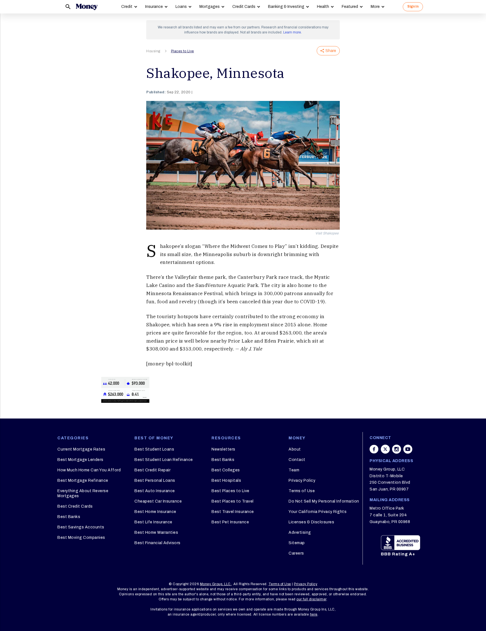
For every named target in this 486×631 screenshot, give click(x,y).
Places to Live (182, 51)
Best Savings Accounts (80, 527)
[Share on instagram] (396, 449)
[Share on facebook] (374, 449)
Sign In (412, 6)
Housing (153, 51)
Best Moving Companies (81, 537)
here (314, 614)
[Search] (68, 6)
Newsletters (223, 449)
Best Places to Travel (233, 501)
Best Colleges (226, 470)
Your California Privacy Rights (317, 512)
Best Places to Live (230, 491)
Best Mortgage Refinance (82, 480)
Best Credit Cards (75, 506)
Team (294, 470)
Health (323, 6)
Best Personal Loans (154, 480)
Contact (297, 460)
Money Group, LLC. (216, 584)
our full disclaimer (311, 599)
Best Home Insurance (155, 512)
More (375, 6)
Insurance (154, 6)
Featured (350, 6)
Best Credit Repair (152, 470)
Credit (126, 6)
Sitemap (297, 543)
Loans (181, 6)
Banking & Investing (286, 6)
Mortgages (209, 6)
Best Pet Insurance (230, 522)
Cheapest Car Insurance (158, 501)
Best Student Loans (154, 449)
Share (330, 51)
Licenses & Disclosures (311, 522)
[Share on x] (385, 449)
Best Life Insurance (153, 522)
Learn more (292, 32)
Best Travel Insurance (233, 512)
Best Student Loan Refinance (163, 460)
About (295, 449)
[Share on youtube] (407, 449)
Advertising (300, 532)
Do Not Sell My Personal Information (324, 501)
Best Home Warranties (156, 532)
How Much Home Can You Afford (89, 470)
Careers (296, 553)
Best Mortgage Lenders (80, 460)
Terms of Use (302, 491)
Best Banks (68, 517)
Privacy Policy (302, 480)
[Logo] (86, 6)
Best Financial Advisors (157, 543)
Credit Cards (243, 6)
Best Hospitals (226, 480)
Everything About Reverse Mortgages (82, 493)
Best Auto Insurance (154, 491)
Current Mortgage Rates (81, 449)
